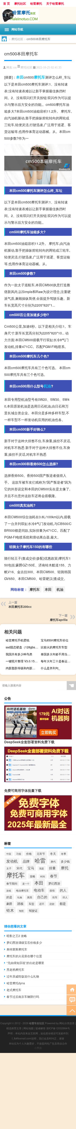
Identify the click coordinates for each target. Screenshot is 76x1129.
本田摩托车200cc (20, 606)
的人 (63, 890)
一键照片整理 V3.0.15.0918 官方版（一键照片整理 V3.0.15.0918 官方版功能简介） (23, 661)
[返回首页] (71, 989)
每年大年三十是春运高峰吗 (58, 661)
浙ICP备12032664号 (58, 1028)
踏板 (20, 903)
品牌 (26, 861)
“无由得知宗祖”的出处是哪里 (25, 963)
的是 (9, 897)
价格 (29, 854)
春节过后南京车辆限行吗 (23, 996)
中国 (8, 853)
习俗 (18, 853)
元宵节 (41, 854)
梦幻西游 (54, 883)
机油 (47, 386)
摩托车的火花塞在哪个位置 (24, 956)
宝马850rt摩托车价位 (54, 640)
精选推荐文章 (14, 1028)
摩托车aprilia (59, 620)
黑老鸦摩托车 (15, 969)
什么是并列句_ (50, 668)
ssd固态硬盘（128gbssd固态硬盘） (23, 647)
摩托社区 (20, 3)
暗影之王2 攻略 (17, 936)
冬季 (63, 853)
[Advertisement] (38, 1091)
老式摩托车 (14, 990)
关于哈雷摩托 (55, 3)
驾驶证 (33, 910)
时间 (42, 876)
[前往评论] (71, 1000)
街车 (54, 897)
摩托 (64, 867)
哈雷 (40, 860)
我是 (41, 868)
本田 (20, 77)
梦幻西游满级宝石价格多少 (24, 942)
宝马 (30, 867)
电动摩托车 (22, 890)
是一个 (25, 883)
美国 (29, 897)
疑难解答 (40, 1028)
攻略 (32, 876)
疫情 (52, 890)
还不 (41, 903)
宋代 (19, 868)
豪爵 (9, 903)
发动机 (12, 861)
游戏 (8, 890)
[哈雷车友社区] (38, 15)
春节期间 (11, 883)
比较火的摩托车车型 (54, 647)
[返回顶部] (71, 1010)
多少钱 (65, 861)
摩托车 (39, 77)
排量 (52, 868)
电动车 (39, 890)
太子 (8, 868)
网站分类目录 (67, 1023)
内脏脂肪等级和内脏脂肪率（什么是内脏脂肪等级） (23, 668)
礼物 (19, 897)
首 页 (6, 3)
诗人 (65, 897)
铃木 (10, 910)
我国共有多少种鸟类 (19, 654)
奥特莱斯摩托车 (17, 949)
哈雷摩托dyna (16, 983)
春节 (53, 875)
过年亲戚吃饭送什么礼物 (23, 976)
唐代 (53, 861)
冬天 (53, 853)
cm (15, 67)
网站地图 (28, 1028)
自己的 (42, 896)
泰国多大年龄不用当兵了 (57, 654)
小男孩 (38, 1048)
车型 (31, 904)
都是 (63, 903)
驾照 (21, 910)
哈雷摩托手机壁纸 (17, 640)
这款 (51, 903)
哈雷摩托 (36, 3)
